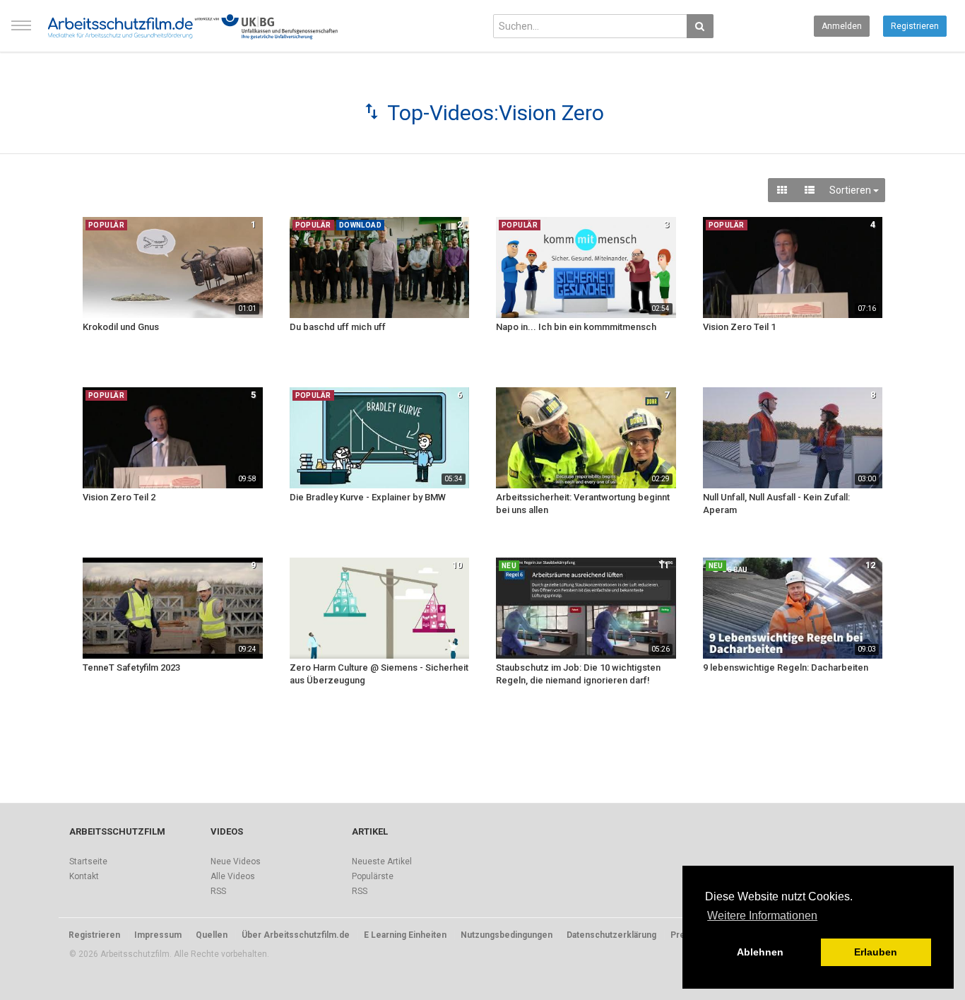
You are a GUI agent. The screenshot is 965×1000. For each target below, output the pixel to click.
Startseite (88, 861)
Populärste (372, 876)
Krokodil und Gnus (121, 327)
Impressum (158, 935)
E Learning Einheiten (405, 935)
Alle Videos (233, 876)
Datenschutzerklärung (611, 935)
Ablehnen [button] (760, 952)
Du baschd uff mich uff (338, 327)
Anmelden (842, 26)
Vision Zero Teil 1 (739, 327)
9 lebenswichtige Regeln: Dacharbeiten (785, 667)
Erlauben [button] (875, 952)
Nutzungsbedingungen (506, 935)
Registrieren (915, 26)
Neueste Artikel (382, 861)
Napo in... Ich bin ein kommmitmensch (576, 327)
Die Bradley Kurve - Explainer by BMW (368, 497)
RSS (218, 891)
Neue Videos (236, 861)
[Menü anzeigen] (21, 31)
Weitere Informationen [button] (762, 916)
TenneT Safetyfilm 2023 (131, 667)
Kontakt (84, 876)
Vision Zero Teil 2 (119, 497)
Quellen (211, 935)
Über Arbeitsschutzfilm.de (296, 935)
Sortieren (851, 190)
